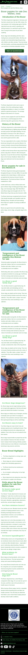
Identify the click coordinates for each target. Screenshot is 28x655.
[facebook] (2, 646)
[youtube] (6, 646)
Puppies (8, 6)
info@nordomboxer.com (9, 643)
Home (2, 6)
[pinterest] (10, 646)
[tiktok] (13, 646)
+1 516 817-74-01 (7, 636)
